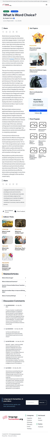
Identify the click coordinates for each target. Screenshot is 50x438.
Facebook (40, 426)
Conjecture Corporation (16, 434)
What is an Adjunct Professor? (32, 142)
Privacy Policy (4, 435)
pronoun (12, 59)
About (39, 418)
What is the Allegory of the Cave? (42, 156)
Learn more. (45, 1)
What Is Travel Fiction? (6, 232)
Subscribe (38, 110)
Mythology (18, 229)
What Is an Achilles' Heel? (19, 232)
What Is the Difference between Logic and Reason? (6, 267)
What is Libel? (33, 129)
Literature (5, 229)
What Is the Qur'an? (5, 248)
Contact (40, 420)
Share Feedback (21, 211)
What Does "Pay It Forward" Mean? (20, 248)
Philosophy (18, 246)
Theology (5, 246)
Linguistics (33, 67)
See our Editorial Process (9, 211)
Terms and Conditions (12, 435)
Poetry (32, 89)
